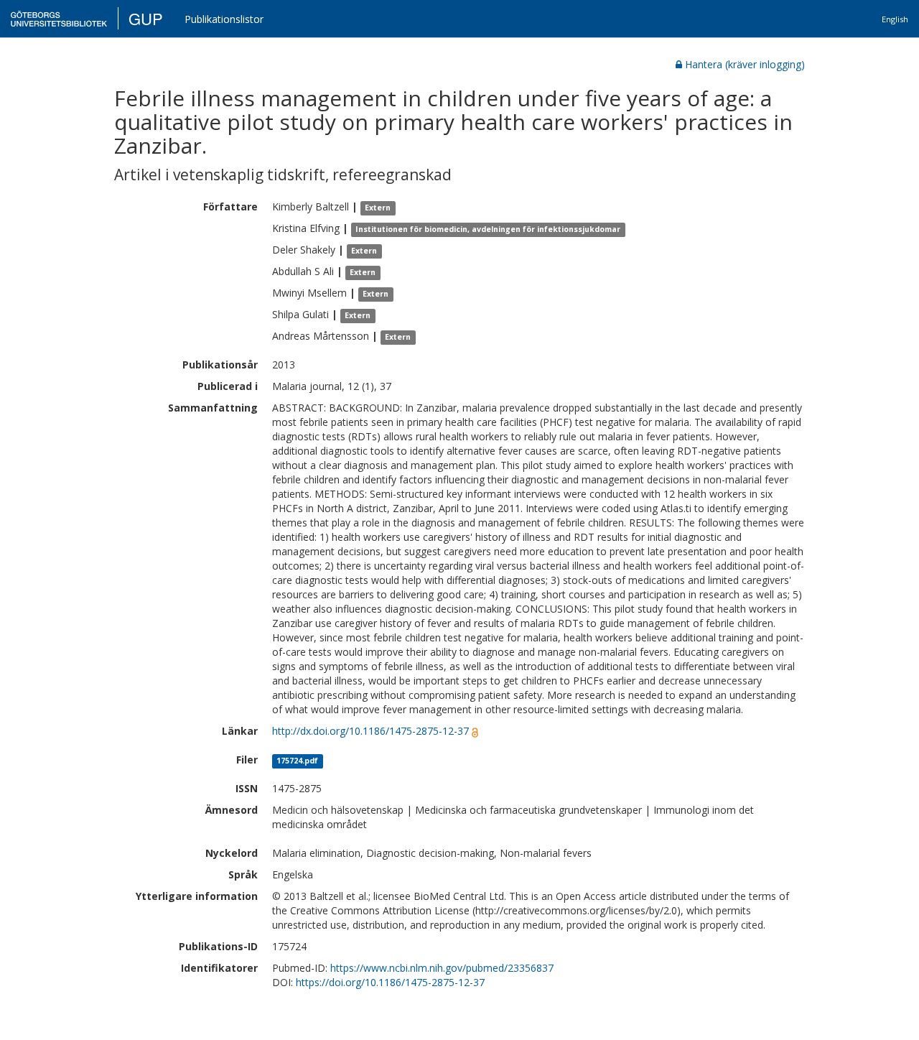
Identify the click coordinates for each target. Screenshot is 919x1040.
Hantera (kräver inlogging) (745, 64)
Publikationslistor (224, 19)
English (895, 19)
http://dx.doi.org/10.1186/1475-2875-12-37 (370, 731)
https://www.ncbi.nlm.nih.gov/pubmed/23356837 (442, 968)
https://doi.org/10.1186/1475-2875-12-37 (390, 982)
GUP (146, 18)
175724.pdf (297, 761)
